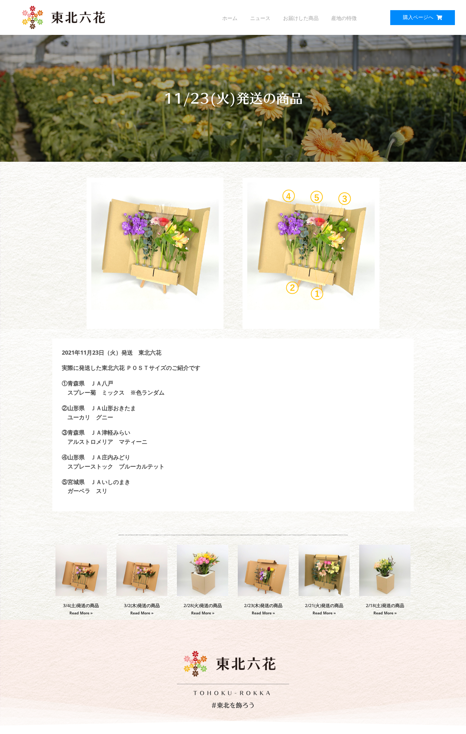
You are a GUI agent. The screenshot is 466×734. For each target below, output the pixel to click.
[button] (422, 17)
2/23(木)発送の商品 (263, 605)
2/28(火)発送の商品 (203, 605)
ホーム (229, 18)
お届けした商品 (301, 18)
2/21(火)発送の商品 (324, 605)
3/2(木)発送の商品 (142, 605)
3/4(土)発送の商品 (81, 605)
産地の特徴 (344, 18)
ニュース (260, 18)
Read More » (81, 613)
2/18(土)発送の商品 (385, 605)
